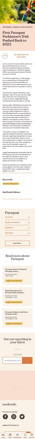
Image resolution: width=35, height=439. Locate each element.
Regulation (9, 227)
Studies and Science (12, 222)
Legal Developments (14, 281)
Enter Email (17, 355)
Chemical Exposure (10, 184)
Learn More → (17, 243)
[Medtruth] (10, 405)
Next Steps (9, 233)
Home (3, 437)
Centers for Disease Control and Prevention (17, 124)
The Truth (8, 217)
